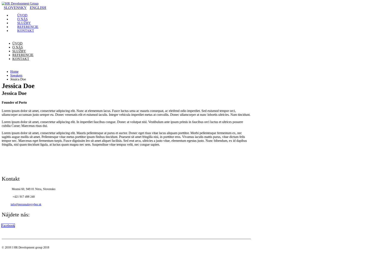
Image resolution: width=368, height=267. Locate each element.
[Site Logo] (20, 3)
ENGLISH (38, 8)
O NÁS (17, 47)
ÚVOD (17, 43)
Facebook (8, 225)
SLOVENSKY (15, 8)
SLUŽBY (19, 51)
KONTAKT (25, 30)
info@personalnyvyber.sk (26, 204)
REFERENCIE (22, 55)
